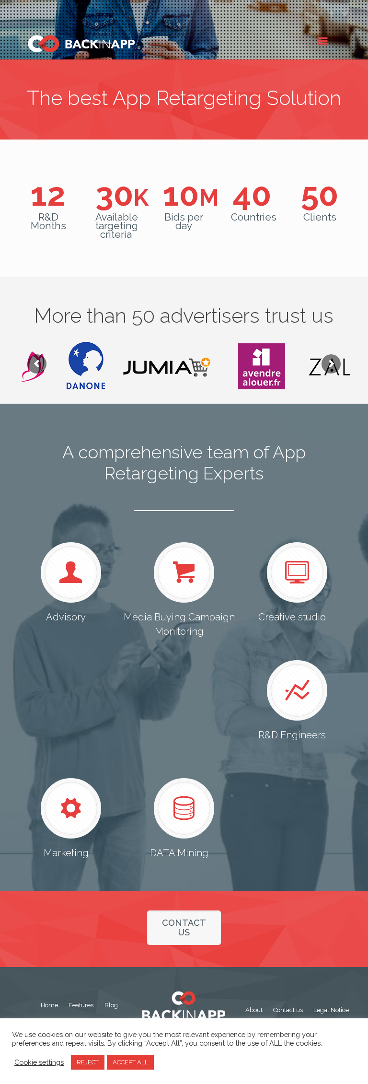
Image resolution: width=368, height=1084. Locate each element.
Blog (111, 1005)
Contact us (288, 1010)
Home (49, 1005)
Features (81, 1005)
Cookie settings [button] (39, 1062)
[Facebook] (332, 14)
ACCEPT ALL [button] (130, 1062)
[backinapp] (84, 43)
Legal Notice (331, 1010)
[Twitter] (345, 14)
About (254, 1010)
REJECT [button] (88, 1062)
